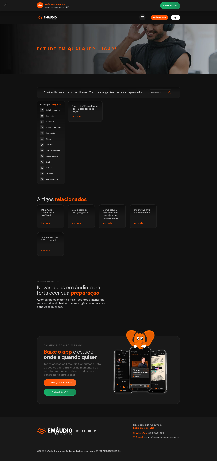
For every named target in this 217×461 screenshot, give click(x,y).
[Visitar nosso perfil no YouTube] (89, 431)
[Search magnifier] (169, 92)
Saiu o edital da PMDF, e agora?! (80, 211)
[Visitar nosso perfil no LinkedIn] (95, 431)
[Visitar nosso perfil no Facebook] (83, 431)
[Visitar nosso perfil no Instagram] (77, 431)
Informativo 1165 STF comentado (142, 211)
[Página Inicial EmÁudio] (47, 18)
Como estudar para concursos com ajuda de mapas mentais (111, 214)
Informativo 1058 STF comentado (49, 239)
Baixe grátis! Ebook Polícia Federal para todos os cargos (85, 109)
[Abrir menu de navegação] (142, 17)
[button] (5, 4)
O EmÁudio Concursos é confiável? (47, 212)
